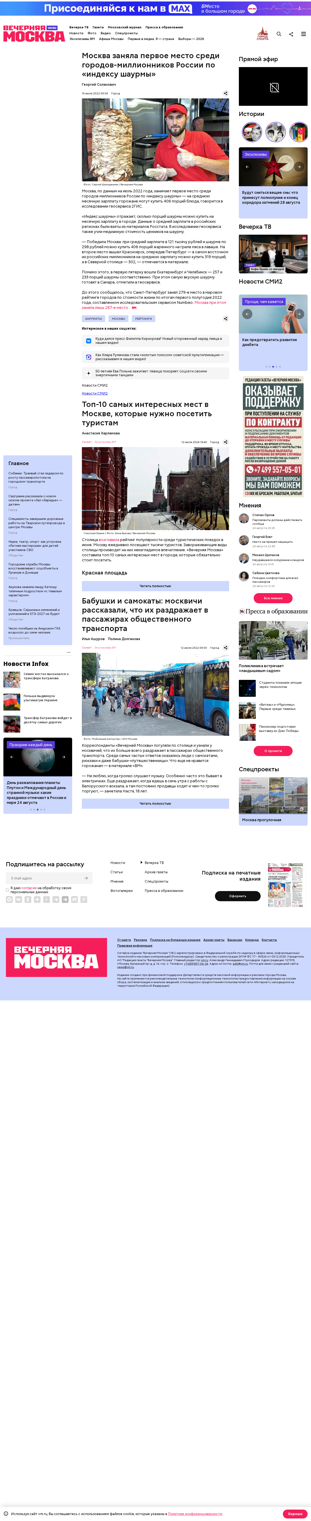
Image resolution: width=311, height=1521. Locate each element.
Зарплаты (93, 319)
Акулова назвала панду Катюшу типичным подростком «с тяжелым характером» (35, 591)
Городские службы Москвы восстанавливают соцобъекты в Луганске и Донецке (33, 568)
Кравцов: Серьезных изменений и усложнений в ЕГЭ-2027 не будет (34, 612)
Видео (106, 33)
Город (12, 487)
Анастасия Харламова (101, 433)
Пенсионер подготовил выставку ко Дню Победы (279, 729)
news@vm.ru (125, 967)
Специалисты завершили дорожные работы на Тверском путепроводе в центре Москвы (36, 523)
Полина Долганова (124, 639)
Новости (76, 33)
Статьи (116, 872)
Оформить (237, 896)
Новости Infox (26, 664)
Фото (92, 33)
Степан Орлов (263, 515)
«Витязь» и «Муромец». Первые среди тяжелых (277, 707)
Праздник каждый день (30, 744)
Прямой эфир (258, 59)
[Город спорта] (263, 34)
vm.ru (204, 960)
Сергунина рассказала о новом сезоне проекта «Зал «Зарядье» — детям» (35, 500)
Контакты (269, 939)
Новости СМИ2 (95, 393)
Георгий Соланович (99, 84)
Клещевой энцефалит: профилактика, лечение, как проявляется (273, 314)
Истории (251, 114)
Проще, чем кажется (264, 301)
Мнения (250, 505)
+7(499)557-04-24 (196, 964)
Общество (15, 555)
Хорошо (295, 1514)
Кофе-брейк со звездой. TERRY (273, 254)
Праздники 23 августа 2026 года (37, 757)
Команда (252, 939)
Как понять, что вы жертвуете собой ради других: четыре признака (273, 166)
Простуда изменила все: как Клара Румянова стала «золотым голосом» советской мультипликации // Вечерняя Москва (252, 132)
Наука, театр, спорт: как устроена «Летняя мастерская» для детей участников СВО (34, 546)
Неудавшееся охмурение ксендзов (278, 560)
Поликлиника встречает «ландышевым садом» (261, 668)
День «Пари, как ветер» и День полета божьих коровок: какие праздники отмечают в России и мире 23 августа (36, 790)
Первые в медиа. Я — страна (151, 39)
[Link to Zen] (37, 899)
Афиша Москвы (111, 39)
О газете (124, 939)
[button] (12, 757)
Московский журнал (124, 27)
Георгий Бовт (262, 537)
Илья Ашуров (93, 639)
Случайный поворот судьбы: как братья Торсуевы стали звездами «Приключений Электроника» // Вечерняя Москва (275, 132)
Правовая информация (134, 945)
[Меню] (304, 34)
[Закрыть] (305, 70)
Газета (98, 27)
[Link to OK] (28, 899)
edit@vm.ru (240, 964)
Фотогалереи (121, 891)
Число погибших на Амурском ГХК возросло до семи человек (34, 630)
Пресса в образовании (164, 27)
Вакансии (234, 939)
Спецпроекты (126, 33)
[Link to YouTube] (46, 899)
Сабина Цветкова (265, 573)
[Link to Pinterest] (83, 899)
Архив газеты (156, 872)
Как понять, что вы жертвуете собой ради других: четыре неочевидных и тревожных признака (270, 200)
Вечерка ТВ (78, 27)
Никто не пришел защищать (272, 542)
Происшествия (18, 638)
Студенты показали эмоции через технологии (280, 685)
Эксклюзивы (256, 154)
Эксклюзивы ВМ (82, 39)
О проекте (273, 751)
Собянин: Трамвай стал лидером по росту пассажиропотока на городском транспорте (35, 477)
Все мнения (273, 598)
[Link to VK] (18, 899)
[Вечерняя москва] (56, 957)
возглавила (109, 539)
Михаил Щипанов (265, 555)
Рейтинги (143, 319)
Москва (118, 319)
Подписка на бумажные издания (175, 939)
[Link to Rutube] (74, 899)
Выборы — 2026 (191, 39)
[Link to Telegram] (55, 899)
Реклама (140, 939)
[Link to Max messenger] (9, 899)
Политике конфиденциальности (195, 1514)
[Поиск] (279, 34)
